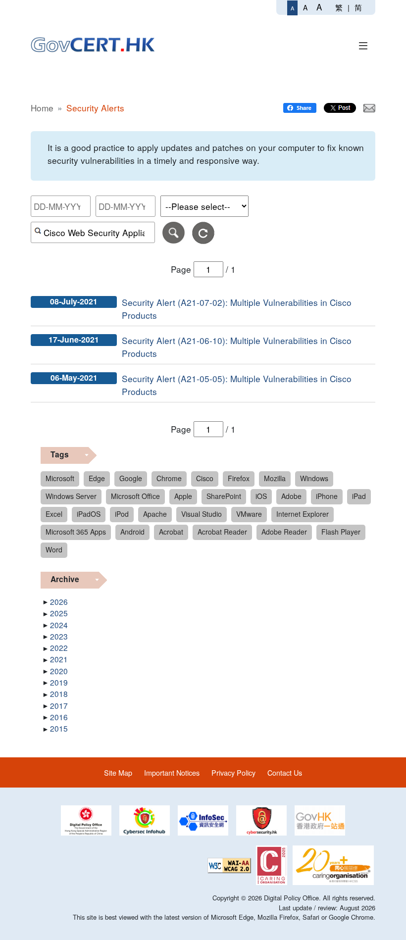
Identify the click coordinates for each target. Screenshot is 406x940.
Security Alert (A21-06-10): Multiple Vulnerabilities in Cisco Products (237, 346)
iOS (261, 496)
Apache (155, 514)
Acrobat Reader (222, 532)
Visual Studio (201, 514)
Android (132, 532)
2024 (59, 624)
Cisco (204, 478)
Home (42, 107)
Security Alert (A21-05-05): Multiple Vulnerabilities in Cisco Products (237, 384)
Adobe (291, 496)
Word (54, 549)
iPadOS (89, 514)
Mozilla (275, 478)
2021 (59, 658)
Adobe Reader (284, 532)
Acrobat (171, 532)
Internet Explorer (302, 514)
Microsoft (60, 478)
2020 (59, 670)
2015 (59, 728)
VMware (249, 514)
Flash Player (340, 532)
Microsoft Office (135, 496)
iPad (359, 496)
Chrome (169, 478)
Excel (54, 514)
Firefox (239, 478)
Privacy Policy (233, 772)
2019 (59, 682)
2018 (59, 693)
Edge (97, 478)
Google (130, 478)
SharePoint (223, 496)
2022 (59, 647)
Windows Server (71, 496)
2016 (59, 716)
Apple (183, 496)
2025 (59, 612)
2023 (59, 636)
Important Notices (172, 772)
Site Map (118, 772)
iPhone (327, 496)
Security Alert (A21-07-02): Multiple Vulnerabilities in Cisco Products (237, 308)
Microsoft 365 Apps (76, 532)
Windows (314, 478)
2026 (59, 601)
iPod (122, 514)
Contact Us (284, 772)
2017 (59, 705)
